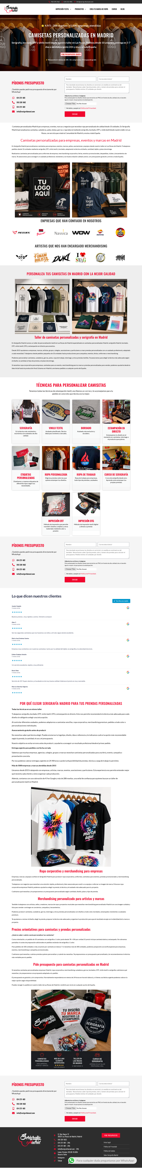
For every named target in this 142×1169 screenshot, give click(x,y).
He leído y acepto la (81, 108)
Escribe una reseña (122, 601)
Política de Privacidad (110, 1146)
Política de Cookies (109, 1151)
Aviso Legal (107, 1142)
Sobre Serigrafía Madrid (111, 1155)
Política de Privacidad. (88, 108)
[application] (70, 9)
